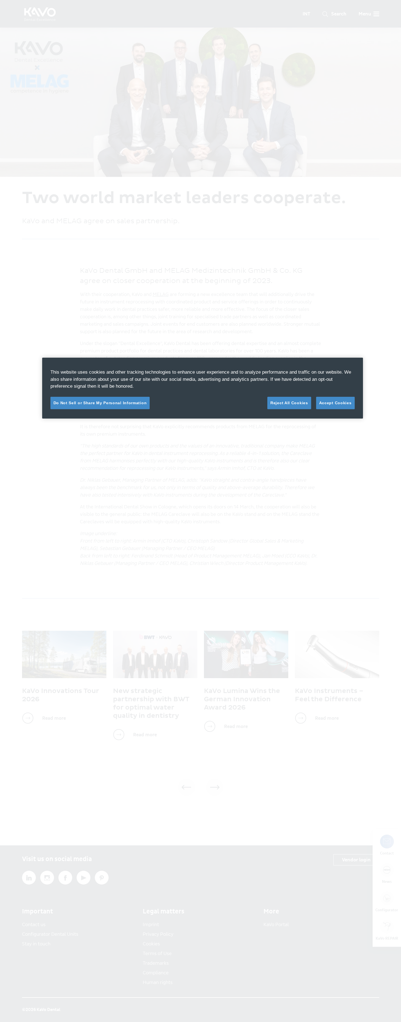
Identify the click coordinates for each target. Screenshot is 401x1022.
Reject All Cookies (289, 403)
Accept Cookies (335, 403)
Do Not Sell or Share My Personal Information (100, 403)
